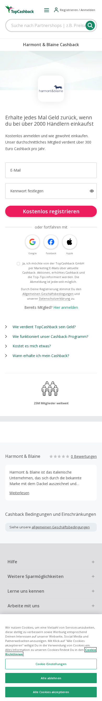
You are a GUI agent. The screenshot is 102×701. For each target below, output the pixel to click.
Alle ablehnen (51, 678)
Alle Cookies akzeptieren (51, 692)
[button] (46, 10)
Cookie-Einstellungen (51, 664)
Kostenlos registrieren (51, 211)
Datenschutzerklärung (54, 298)
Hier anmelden (65, 307)
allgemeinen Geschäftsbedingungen (61, 527)
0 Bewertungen (84, 456)
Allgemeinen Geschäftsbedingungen (47, 294)
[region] (51, 657)
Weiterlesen (19, 492)
